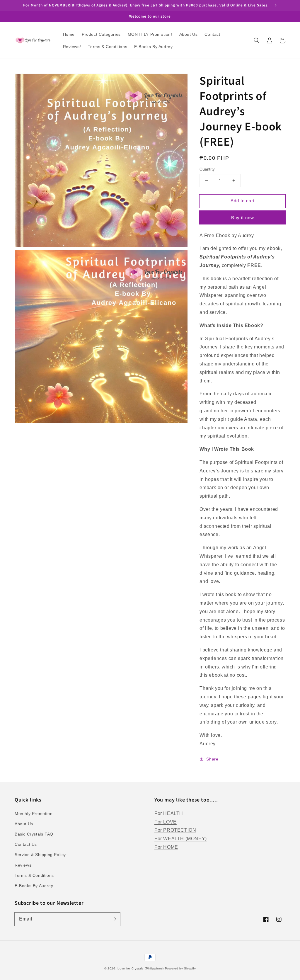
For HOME (166, 847)
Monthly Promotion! (34, 813)
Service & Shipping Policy (40, 854)
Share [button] (212, 759)
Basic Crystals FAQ (34, 834)
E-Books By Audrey (34, 885)
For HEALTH (168, 813)
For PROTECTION (175, 830)
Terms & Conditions (34, 875)
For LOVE (165, 821)
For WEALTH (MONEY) (180, 838)
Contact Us (26, 844)
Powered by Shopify (180, 968)
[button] (256, 40)
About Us (24, 823)
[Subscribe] (113, 919)
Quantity (207, 169)
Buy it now (242, 217)
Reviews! (24, 865)
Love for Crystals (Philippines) (140, 968)
